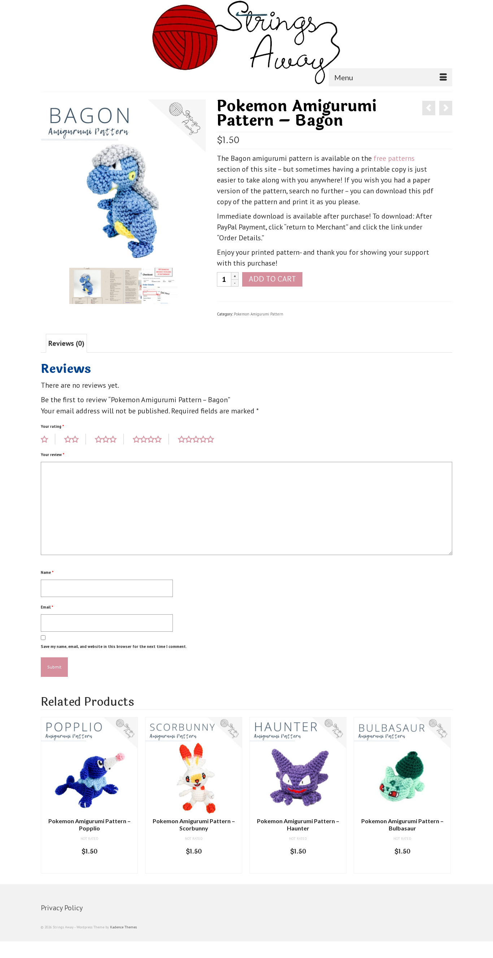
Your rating (52, 426)
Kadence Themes (123, 927)
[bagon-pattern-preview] (123, 285)
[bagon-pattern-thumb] (87, 285)
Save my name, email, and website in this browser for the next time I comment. (114, 646)
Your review (52, 454)
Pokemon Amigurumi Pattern (258, 314)
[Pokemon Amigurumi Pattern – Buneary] (445, 108)
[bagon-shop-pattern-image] (123, 181)
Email (47, 607)
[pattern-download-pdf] (159, 285)
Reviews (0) (66, 343)
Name (47, 572)
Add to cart (272, 279)
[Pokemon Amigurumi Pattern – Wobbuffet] (428, 108)
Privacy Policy (62, 907)
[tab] (66, 343)
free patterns (394, 158)
